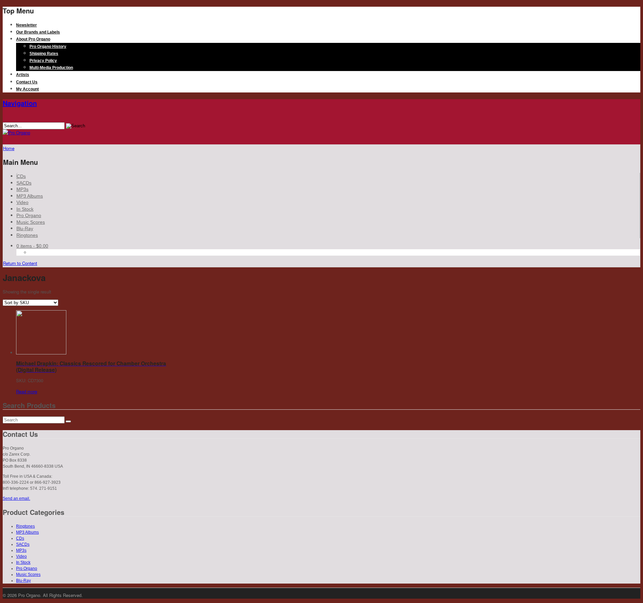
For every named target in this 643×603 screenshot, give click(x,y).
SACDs (23, 183)
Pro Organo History (47, 46)
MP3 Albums (29, 196)
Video (22, 202)
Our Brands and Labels (38, 32)
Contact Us (27, 82)
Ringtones (27, 235)
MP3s (22, 189)
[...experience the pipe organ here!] (16, 132)
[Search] (68, 421)
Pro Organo (28, 215)
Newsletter (26, 25)
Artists (22, 74)
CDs (21, 176)
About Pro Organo (33, 39)
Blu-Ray (24, 228)
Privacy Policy (43, 60)
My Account (27, 89)
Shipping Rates (43, 53)
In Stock (24, 209)
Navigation (20, 103)
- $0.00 (32, 246)
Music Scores (30, 222)
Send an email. (16, 498)
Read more (26, 391)
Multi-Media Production (51, 67)
